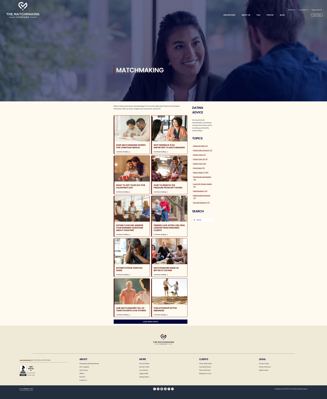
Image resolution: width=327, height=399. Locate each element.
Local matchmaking (26, 360)
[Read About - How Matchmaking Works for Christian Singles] (132, 134)
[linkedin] (165, 389)
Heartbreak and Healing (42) (202, 178)
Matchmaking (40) (200, 191)
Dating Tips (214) (199, 164)
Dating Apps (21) (199, 155)
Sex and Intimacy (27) (201, 203)
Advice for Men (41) (200, 146)
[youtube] (161, 389)
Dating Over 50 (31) (200, 159)
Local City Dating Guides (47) (202, 185)
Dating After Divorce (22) (202, 150)
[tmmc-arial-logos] (23, 2)
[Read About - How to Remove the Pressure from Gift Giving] (169, 174)
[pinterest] (169, 389)
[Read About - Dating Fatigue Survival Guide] (132, 257)
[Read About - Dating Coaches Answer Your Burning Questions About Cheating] (132, 216)
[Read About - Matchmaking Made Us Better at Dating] (169, 257)
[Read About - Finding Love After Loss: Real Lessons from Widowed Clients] (169, 216)
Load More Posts (150, 322)
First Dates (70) (199, 168)
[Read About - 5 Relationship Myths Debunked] (169, 297)
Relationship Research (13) (201, 197)
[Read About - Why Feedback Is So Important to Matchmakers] (169, 134)
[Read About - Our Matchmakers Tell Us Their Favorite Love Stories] (132, 297)
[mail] (172, 389)
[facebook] (154, 389)
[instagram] (158, 389)
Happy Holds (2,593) (200, 172)
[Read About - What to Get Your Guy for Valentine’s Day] (132, 174)
